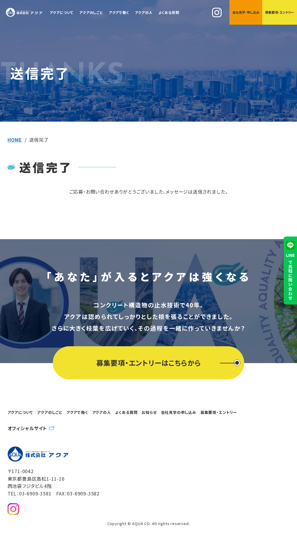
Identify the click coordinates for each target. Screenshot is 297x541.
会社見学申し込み (245, 12)
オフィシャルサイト (27, 428)
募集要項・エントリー (218, 412)
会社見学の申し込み (178, 412)
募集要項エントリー (279, 12)
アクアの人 (144, 12)
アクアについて (62, 12)
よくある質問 (168, 12)
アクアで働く (119, 12)
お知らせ (149, 412)
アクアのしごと (91, 12)
